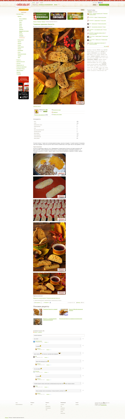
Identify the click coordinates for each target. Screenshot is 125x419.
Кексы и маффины (23, 18)
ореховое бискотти (55, 300)
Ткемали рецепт (97, 20)
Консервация (20, 50)
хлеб (103, 69)
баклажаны (89, 49)
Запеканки (21, 35)
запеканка (94, 53)
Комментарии (95, 11)
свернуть (35, 332)
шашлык (88, 70)
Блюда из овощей (44, 26)
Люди (55, 4)
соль (35, 128)
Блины (20, 25)
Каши (19, 57)
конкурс (98, 54)
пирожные (89, 60)
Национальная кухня (21, 61)
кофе (106, 54)
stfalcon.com (107, 402)
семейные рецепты (103, 65)
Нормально (55, 112)
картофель (103, 53)
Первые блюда (21, 46)
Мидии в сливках (98, 36)
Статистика (62, 409)
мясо (88, 57)
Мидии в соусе (98, 39)
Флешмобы (19, 73)
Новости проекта (20, 70)
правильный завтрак (91, 62)
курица (93, 56)
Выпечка (19, 16)
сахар (35, 123)
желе (106, 51)
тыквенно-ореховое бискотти (39, 300)
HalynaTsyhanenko (38, 341)
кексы (91, 54)
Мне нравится (37, 302)
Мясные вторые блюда (102, 17)
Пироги (20, 24)
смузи (92, 67)
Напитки (19, 48)
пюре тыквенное (37, 134)
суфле (103, 67)
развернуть (40, 332)
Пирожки (21, 33)
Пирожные (21, 29)
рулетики (88, 64)
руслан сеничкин (94, 64)
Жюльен (96, 17)
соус (94, 67)
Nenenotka (37, 371)
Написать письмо (46, 109)
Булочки (21, 20)
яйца (105, 70)
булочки (105, 49)
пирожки (100, 59)
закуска (89, 53)
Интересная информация (21, 66)
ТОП (46, 409)
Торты (20, 22)
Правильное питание (22, 53)
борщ (102, 49)
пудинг (97, 62)
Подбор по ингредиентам (46, 4)
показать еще (22, 37)
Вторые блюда (21, 39)
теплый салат (95, 69)
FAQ (61, 406)
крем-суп (88, 56)
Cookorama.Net (103, 405)
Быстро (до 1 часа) (57, 109)
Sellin (90, 23)
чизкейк (106, 69)
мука (35, 121)
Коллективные (48, 406)
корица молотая (37, 126)
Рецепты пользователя (39, 114)
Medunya (90, 13)
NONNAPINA (91, 17)
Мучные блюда (49, 26)
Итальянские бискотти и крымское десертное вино (70, 318)
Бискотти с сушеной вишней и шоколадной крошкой (50, 319)
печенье (90, 59)
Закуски (19, 41)
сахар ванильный (37, 136)
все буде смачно (97, 51)
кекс (88, 54)
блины (98, 49)
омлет (100, 57)
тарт (91, 69)
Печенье (21, 27)
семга (98, 65)
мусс (107, 56)
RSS (108, 46)
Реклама (77, 404)
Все (46, 404)
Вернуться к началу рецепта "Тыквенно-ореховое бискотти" (46, 298)
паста (103, 57)
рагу (100, 62)
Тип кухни (18, 63)
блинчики (94, 49)
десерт (103, 51)
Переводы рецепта (37, 106)
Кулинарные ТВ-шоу (21, 68)
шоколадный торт (94, 70)
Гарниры (19, 55)
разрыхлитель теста (38, 124)
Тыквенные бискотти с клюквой (50, 309)
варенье (92, 51)
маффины (97, 56)
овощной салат (92, 57)
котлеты (103, 54)
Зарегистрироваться (104, 4)
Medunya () (42, 109)
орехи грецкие (36, 138)
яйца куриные (36, 133)
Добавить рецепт (25, 9)
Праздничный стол (20, 65)
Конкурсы (18, 72)
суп (97, 67)
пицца (93, 60)
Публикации (90, 11)
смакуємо (88, 67)
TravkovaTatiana (92, 36)
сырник (106, 67)
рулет (104, 62)
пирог (96, 59)
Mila (36, 356)
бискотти (59, 300)
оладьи (97, 57)
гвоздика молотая (37, 131)
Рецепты (35, 4)
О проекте (62, 404)
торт (100, 69)
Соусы (19, 52)
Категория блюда (20, 14)
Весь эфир (106, 46)
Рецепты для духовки (57, 114)
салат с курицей (90, 65)
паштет (106, 57)
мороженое (103, 56)
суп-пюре (100, 67)
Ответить (46, 342)
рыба (100, 64)
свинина (95, 65)
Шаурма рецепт (94, 23)
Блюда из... (19, 59)
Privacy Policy (63, 413)
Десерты (19, 43)
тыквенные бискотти (48, 300)
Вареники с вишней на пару (97, 13)
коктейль (94, 54)
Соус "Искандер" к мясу (99, 29)
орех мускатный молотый (39, 129)
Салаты (19, 45)
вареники (89, 51)
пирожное (104, 59)
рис (101, 62)
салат (104, 64)
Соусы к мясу (103, 20)
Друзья (62, 411)
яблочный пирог (100, 70)
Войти (94, 4)
